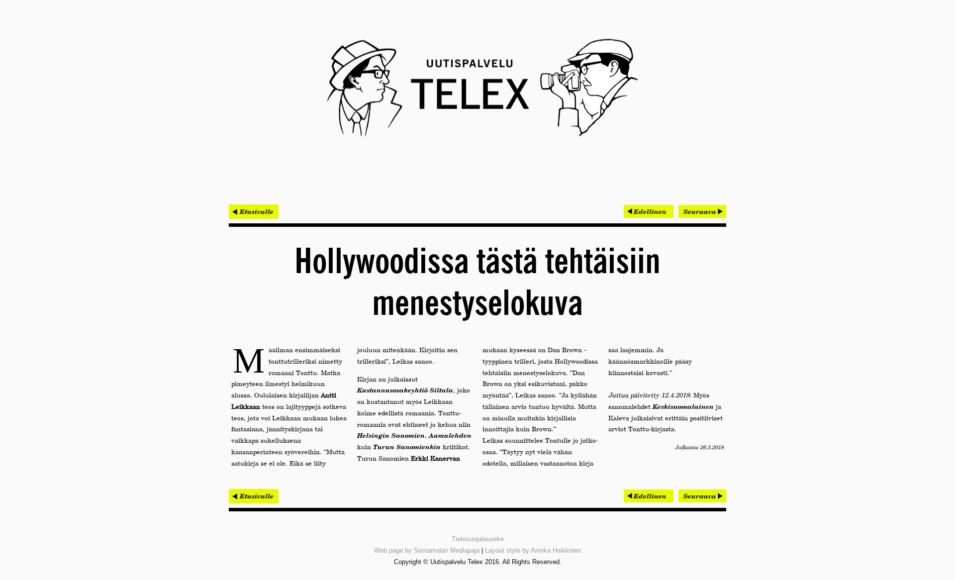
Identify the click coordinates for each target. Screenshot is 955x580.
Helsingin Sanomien (391, 435)
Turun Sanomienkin (407, 447)
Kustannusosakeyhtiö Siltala (405, 390)
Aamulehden (450, 435)
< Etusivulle (254, 211)
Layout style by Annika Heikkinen (533, 550)
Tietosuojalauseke (478, 539)
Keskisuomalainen (683, 406)
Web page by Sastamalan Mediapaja (426, 550)
